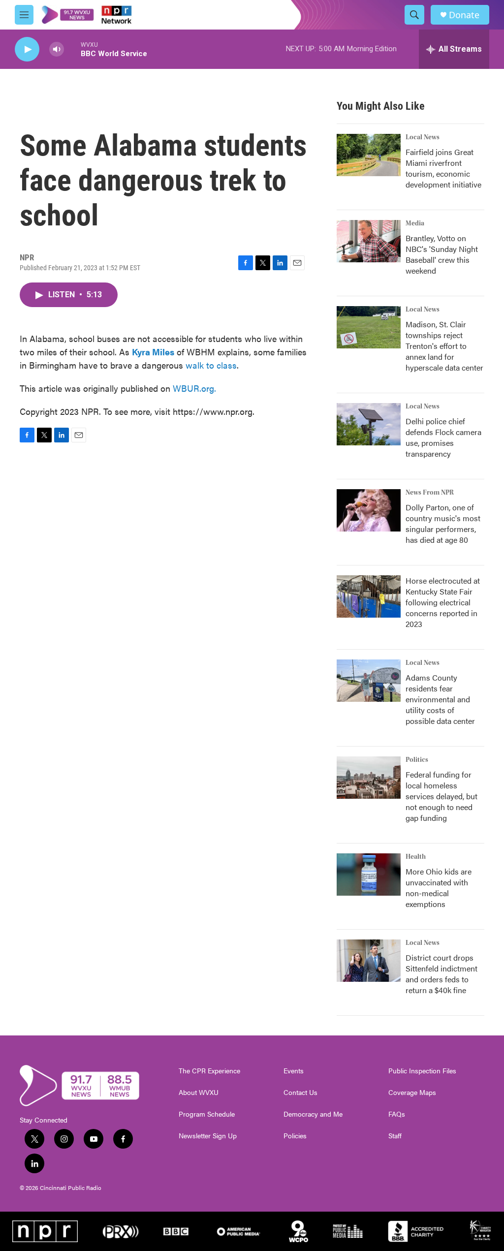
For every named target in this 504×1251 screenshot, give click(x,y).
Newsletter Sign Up (208, 1136)
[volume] (56, 49)
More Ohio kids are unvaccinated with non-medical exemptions (439, 887)
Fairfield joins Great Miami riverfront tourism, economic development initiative (443, 168)
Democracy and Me (313, 1114)
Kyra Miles (153, 351)
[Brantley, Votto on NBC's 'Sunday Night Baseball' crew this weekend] (369, 241)
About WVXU (199, 1092)
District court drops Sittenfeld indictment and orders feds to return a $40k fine (441, 974)
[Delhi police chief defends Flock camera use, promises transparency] (369, 424)
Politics (417, 760)
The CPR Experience (209, 1071)
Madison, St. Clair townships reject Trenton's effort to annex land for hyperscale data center (444, 345)
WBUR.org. (194, 388)
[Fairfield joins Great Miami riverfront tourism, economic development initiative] (369, 155)
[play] (27, 49)
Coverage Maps (412, 1092)
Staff (395, 1136)
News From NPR (430, 493)
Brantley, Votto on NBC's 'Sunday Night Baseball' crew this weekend (442, 254)
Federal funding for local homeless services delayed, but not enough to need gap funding (441, 796)
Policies (295, 1136)
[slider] (72, 49)
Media (415, 223)
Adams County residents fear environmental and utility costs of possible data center (440, 699)
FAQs (396, 1114)
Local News (423, 137)
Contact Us (300, 1092)
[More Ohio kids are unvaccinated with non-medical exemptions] (369, 874)
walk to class (211, 365)
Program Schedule (207, 1114)
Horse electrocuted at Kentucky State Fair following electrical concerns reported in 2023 (443, 602)
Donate (464, 15)
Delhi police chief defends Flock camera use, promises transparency (443, 437)
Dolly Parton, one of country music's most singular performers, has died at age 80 (443, 523)
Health (416, 857)
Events (294, 1071)
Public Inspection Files (422, 1071)
